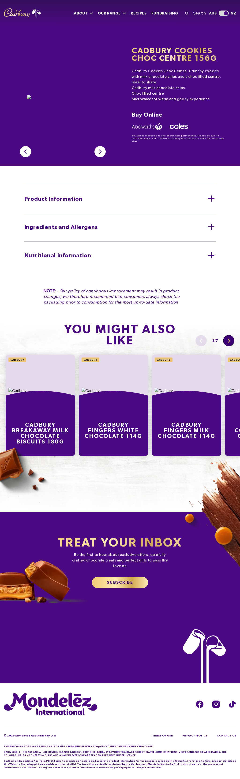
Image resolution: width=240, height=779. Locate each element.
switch (224, 13)
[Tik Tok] (232, 704)
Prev (25, 151)
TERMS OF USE (162, 735)
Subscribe (120, 582)
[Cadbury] (22, 13)
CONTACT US (226, 735)
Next (228, 340)
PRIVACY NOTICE (194, 735)
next (100, 151)
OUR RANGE (109, 13)
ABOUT (80, 13)
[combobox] (195, 13)
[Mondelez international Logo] (51, 704)
